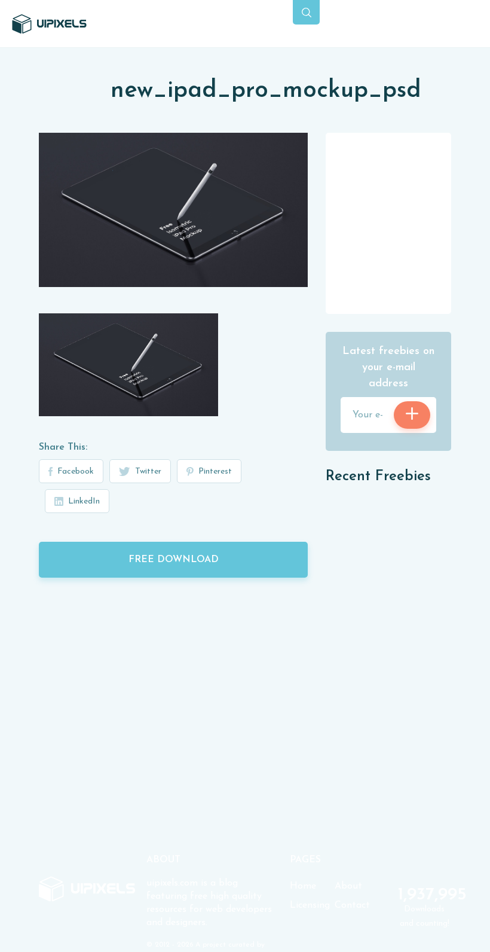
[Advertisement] (408, 222)
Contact (352, 905)
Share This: (63, 447)
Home (303, 886)
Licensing (310, 905)
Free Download (173, 560)
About (348, 886)
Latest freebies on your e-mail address (388, 367)
